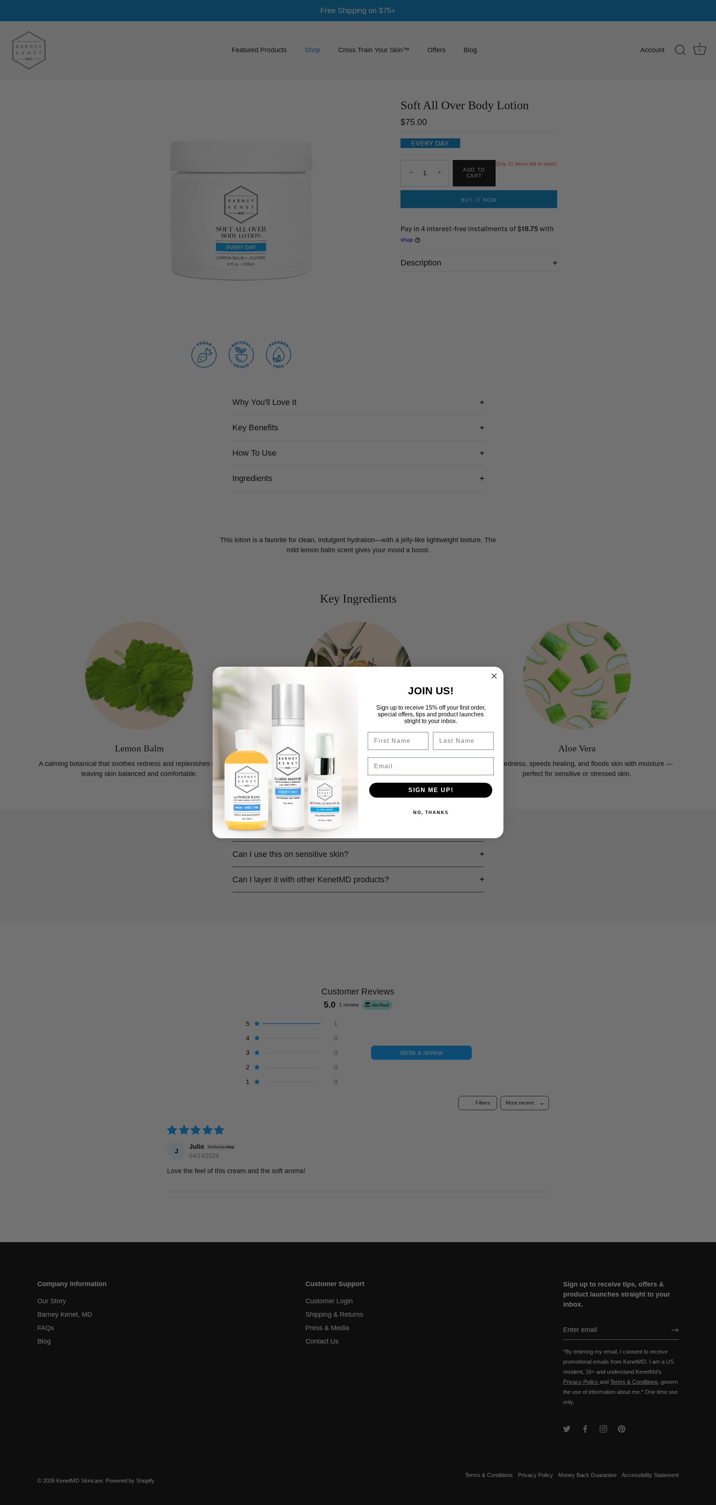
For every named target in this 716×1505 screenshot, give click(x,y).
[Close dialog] (494, 676)
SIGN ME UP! (430, 790)
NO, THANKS (431, 812)
